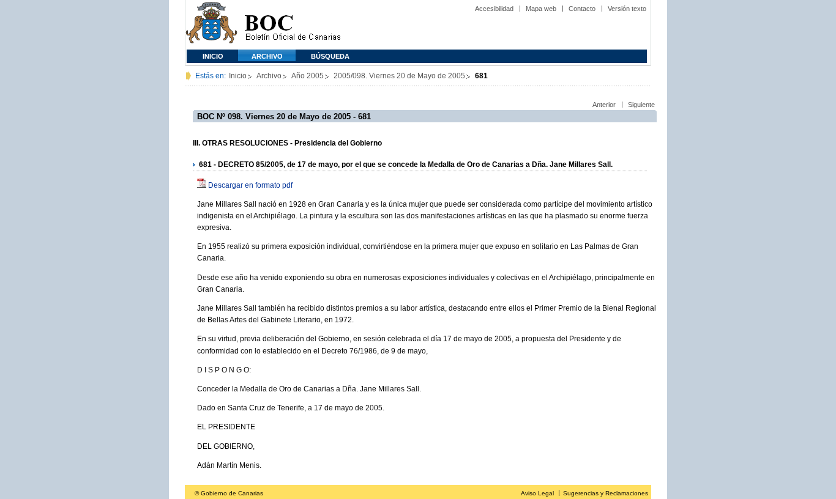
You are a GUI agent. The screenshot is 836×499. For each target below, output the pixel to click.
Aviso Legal (537, 493)
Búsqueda (330, 56)
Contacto (582, 8)
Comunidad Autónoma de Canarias (211, 25)
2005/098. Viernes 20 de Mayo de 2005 (399, 76)
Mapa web (541, 8)
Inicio (213, 56)
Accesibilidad (494, 8)
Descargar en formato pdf (250, 185)
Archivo (267, 56)
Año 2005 (307, 76)
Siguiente (641, 104)
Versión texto (627, 8)
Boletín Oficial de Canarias (292, 25)
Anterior (604, 104)
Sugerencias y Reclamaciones (605, 493)
